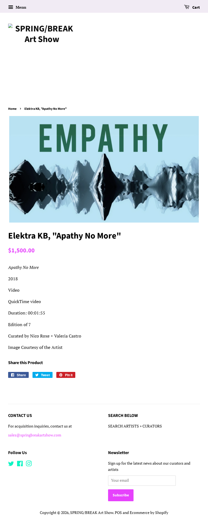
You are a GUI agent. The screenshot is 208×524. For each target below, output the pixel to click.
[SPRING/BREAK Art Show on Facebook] (20, 464)
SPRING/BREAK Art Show (91, 512)
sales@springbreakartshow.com (34, 435)
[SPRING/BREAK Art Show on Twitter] (11, 464)
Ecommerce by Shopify (149, 512)
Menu (20, 7)
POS (118, 512)
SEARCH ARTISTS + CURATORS (135, 426)
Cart (195, 7)
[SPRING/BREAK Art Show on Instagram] (29, 464)
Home (12, 109)
